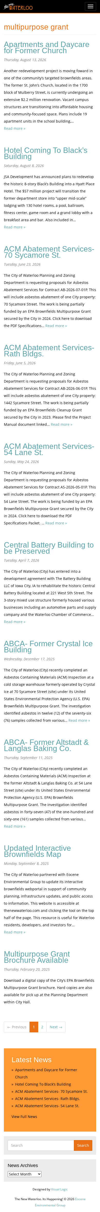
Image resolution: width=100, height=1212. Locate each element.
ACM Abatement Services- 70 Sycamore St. (49, 252)
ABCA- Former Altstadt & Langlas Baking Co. (46, 745)
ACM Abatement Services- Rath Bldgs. (49, 350)
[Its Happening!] (18, 5)
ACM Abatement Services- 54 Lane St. (49, 449)
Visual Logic (59, 1189)
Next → (56, 1026)
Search (83, 1145)
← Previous (16, 1026)
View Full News (24, 1116)
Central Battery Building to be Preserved (49, 548)
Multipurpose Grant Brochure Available (37, 957)
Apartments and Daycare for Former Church (46, 47)
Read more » (14, 128)
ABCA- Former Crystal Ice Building (48, 646)
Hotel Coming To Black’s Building (45, 153)
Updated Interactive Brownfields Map (37, 851)
